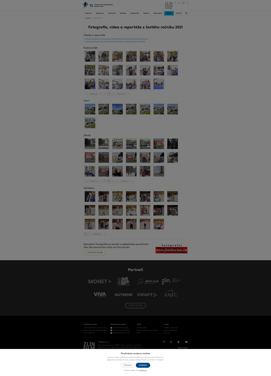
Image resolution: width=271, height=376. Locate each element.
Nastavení (127, 365)
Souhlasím (143, 365)
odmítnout (143, 370)
